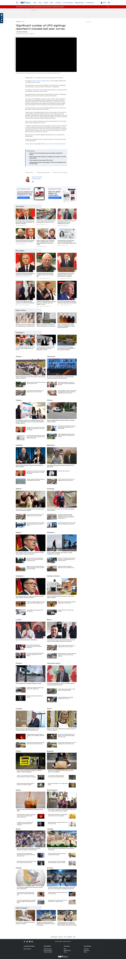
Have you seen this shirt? (63, 471)
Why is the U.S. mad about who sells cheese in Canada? (25, 923)
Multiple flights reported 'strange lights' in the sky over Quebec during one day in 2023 (47, 163)
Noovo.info (86, 948)
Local (40, 2)
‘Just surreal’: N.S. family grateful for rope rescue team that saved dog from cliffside (30, 509)
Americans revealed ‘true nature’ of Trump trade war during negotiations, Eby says (66, 222)
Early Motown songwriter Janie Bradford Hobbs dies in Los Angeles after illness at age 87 (62, 810)
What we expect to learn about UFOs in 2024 (41, 160)
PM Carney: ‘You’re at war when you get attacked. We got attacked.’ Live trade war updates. (25, 222)
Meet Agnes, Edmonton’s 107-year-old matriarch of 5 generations (60, 466)
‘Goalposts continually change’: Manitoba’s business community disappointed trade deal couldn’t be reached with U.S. (66, 516)
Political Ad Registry (48, 951)
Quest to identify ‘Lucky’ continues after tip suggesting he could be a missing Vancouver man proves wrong (45, 242)
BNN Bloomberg (67, 950)
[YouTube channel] (29, 941)
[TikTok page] (27, 941)
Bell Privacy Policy (48, 948)
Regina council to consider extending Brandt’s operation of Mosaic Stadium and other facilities (35, 567)
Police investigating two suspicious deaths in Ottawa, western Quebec (61, 421)
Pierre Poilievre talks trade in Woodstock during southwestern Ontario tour (34, 646)
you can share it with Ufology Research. (56, 143)
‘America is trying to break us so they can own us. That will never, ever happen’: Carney (46, 303)
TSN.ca (65, 951)
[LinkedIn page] (32, 941)
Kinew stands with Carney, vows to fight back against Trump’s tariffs (60, 509)
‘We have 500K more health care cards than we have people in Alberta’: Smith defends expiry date (66, 242)
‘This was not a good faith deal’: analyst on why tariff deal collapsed (25, 302)
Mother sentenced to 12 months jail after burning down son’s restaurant (46, 325)
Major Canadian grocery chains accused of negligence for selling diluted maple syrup (66, 326)
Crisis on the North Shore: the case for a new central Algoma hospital (60, 597)
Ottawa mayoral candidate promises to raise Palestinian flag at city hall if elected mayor (67, 427)
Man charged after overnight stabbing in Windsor (29, 683)
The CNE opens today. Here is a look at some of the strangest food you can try (25, 348)
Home (34, 2)
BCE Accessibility (27, 948)
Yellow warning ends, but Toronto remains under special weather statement (30, 377)
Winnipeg (18, 21)
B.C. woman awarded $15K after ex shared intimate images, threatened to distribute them (60, 377)
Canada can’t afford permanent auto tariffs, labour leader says (35, 688)
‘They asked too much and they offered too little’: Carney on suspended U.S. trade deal (65, 275)
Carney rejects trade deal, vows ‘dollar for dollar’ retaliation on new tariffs (67, 523)
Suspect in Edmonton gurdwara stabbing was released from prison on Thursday (46, 924)
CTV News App (54, 936)
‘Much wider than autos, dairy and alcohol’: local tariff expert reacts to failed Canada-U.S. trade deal (61, 640)
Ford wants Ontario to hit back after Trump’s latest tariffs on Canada (25, 241)
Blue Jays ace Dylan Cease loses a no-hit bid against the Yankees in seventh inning (28, 849)
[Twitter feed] (24, 941)
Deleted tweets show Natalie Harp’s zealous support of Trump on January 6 (61, 729)
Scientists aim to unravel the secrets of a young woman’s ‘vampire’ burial (25, 325)
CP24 (65, 948)
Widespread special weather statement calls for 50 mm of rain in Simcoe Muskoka (67, 655)
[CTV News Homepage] (25, 2)
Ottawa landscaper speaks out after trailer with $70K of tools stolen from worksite (66, 435)
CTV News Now (90, 2)
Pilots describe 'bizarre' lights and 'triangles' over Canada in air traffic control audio (47, 157)
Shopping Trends (79, 2)
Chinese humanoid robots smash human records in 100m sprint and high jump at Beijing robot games (61, 888)
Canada (46, 2)
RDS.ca (85, 951)
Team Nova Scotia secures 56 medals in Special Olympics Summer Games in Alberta (36, 524)
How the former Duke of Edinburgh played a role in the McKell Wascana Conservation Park (35, 559)
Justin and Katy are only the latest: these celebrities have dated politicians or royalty (46, 348)
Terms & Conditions (48, 950)
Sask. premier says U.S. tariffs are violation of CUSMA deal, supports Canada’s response (30, 553)
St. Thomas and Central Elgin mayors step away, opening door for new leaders (35, 654)
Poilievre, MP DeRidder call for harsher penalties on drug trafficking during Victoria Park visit (67, 559)
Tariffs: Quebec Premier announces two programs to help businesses (29, 466)
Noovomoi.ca (87, 950)
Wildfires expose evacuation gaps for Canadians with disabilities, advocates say (35, 735)
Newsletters (69, 936)
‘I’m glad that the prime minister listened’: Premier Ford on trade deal (45, 275)
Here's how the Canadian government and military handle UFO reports (45, 154)
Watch (51, 2)
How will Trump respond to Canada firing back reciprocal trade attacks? (67, 302)
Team (74, 936)
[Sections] (17, 2)
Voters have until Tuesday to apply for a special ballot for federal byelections (29, 771)
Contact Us (60, 936)
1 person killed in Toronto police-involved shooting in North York (36, 383)
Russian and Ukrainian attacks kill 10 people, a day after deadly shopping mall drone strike (66, 735)
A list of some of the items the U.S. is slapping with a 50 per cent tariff (46, 221)
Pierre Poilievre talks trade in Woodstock (26, 639)
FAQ (65, 936)
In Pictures (58, 2)
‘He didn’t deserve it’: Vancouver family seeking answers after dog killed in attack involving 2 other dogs (67, 924)
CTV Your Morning (68, 2)
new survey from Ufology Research (41, 80)
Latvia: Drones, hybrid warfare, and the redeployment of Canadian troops (35, 743)
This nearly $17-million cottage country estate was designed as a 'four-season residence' (66, 348)
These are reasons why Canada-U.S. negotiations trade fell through (25, 274)
